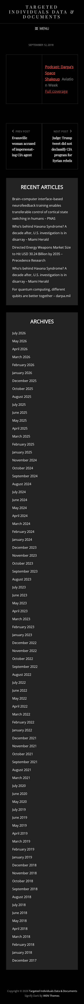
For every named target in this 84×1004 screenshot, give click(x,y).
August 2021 (21, 770)
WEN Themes (51, 995)
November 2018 (24, 873)
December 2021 (24, 738)
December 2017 (24, 960)
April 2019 (20, 833)
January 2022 (22, 730)
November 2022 (24, 650)
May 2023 (19, 603)
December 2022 (24, 643)
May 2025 (19, 420)
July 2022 (19, 682)
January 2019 (22, 857)
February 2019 (23, 849)
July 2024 (19, 492)
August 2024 (21, 484)
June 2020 (19, 793)
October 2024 (22, 468)
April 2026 (20, 349)
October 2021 (22, 754)
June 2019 (19, 817)
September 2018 (25, 889)
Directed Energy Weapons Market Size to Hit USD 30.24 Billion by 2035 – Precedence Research (41, 254)
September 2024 (25, 476)
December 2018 (24, 865)
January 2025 (22, 452)
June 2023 (19, 595)
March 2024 (21, 523)
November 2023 (24, 555)
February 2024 (23, 531)
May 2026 (19, 341)
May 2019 (19, 825)
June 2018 (19, 913)
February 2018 (23, 944)
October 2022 (22, 658)
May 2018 (19, 920)
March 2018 (21, 936)
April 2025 (20, 428)
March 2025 (21, 436)
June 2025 (19, 412)
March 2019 (21, 841)
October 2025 (22, 388)
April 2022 (20, 706)
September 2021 (25, 762)
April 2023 (20, 611)
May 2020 (19, 801)
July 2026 (19, 333)
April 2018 (20, 928)
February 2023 (23, 627)
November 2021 (24, 746)
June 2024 (19, 500)
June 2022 (19, 690)
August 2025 (21, 396)
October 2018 (22, 881)
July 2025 (19, 404)
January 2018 (22, 952)
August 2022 (21, 674)
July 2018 (19, 905)
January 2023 (22, 635)
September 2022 (25, 666)
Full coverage (56, 91)
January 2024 (22, 539)
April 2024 (20, 516)
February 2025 (23, 444)
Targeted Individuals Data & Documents (42, 11)
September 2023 (25, 571)
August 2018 (21, 897)
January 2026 (22, 373)
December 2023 (24, 547)
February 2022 (23, 722)
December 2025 (24, 381)
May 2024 (19, 508)
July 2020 (19, 785)
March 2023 (21, 619)
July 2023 (19, 587)
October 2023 (22, 563)
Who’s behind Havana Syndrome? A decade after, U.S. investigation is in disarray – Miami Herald (39, 233)
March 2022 (21, 714)
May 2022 (19, 698)
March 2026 (21, 357)
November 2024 (24, 460)
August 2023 (21, 579)
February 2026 (23, 365)
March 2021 (21, 778)
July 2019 (19, 809)
